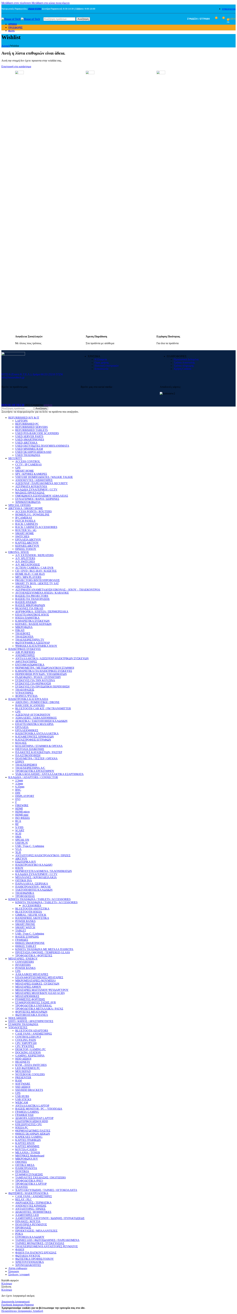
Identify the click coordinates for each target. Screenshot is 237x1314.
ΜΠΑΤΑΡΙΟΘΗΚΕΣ (27, 996)
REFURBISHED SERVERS (31, 426)
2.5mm (19, 780)
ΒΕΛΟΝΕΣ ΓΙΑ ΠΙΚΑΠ (29, 608)
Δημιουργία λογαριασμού (15, 1301)
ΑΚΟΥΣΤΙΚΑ (23, 586)
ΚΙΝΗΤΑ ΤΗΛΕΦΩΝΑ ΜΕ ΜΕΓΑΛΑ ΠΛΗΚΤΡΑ (44, 949)
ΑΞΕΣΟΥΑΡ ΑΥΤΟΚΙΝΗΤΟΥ (32, 714)
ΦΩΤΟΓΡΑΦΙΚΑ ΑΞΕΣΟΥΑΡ (32, 642)
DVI (17, 799)
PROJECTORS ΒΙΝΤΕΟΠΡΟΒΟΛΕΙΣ (37, 580)
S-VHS (19, 827)
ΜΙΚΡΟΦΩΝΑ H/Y (26, 1158)
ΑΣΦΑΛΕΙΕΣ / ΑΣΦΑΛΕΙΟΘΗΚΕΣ (36, 717)
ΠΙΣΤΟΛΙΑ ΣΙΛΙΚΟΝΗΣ (29, 749)
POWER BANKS (25, 921)
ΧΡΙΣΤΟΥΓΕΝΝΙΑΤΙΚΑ (29, 1261)
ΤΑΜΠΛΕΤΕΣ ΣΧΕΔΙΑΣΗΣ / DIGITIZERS (40, 1177)
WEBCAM (21, 1102)
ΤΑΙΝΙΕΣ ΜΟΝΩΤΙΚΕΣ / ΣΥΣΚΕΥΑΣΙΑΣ (39, 1243)
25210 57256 (34, 9)
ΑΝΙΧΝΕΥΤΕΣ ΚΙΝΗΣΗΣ (30, 1205)
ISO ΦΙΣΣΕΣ (22, 817)
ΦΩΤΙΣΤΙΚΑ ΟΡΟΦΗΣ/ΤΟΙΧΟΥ (34, 1258)
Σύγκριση (13, 1271)
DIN (17, 792)
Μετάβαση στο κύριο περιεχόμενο (51, 2)
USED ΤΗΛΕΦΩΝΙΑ (27, 455)
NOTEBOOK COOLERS (30, 1074)
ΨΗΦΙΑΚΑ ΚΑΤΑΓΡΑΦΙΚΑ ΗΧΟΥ (36, 645)
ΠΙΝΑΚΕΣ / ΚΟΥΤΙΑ (27, 1221)
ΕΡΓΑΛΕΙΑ (22, 727)
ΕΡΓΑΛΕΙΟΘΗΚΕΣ (26, 730)
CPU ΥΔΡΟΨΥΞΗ (26, 1043)
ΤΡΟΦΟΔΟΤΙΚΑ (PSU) (29, 1180)
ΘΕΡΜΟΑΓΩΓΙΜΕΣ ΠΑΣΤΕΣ (32, 1130)
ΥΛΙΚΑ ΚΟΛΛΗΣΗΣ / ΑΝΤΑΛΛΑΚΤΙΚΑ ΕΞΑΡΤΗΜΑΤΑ (49, 774)
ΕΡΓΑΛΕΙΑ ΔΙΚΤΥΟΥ (28, 539)
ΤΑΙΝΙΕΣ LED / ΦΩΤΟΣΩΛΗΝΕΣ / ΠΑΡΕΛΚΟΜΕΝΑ (47, 1240)
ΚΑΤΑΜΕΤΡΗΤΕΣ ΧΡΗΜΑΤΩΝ (34, 736)
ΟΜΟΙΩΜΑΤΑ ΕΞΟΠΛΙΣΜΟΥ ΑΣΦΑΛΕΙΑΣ (41, 495)
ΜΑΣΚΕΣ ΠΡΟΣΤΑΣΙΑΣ (29, 492)
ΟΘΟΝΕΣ (21, 1161)
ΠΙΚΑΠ (19, 630)
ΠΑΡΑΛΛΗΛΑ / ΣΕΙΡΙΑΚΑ (31, 883)
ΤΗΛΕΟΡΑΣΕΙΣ (24, 689)
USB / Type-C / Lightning (29, 846)
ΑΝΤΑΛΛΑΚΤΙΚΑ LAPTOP (32, 1105)
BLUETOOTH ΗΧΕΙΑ (28, 911)
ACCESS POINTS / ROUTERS (33, 511)
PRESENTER (23, 1077)
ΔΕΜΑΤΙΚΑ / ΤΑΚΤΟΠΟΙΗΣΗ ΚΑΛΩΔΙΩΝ (41, 720)
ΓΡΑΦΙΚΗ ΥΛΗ (24, 1115)
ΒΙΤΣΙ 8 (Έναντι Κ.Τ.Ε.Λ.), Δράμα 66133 (24, 374)
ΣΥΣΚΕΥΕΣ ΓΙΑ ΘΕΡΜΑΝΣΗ (33, 683)
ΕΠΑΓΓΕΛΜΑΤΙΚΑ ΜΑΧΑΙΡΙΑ (34, 724)
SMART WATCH (25, 927)
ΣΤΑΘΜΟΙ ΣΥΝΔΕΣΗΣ (29, 1174)
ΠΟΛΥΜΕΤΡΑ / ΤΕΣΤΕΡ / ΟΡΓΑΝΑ (36, 758)
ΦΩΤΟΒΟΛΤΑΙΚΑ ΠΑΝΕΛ (31, 1014)
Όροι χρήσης (102, 362)
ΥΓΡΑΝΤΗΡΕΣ (24, 692)
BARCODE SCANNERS (30, 705)
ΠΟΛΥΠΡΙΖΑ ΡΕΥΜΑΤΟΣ (31, 1224)
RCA (18, 821)
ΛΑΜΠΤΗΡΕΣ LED (27, 1215)
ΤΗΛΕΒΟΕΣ (22, 633)
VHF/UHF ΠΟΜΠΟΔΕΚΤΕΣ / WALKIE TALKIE (44, 477)
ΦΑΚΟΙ (19, 1249)
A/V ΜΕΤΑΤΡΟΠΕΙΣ (27, 564)
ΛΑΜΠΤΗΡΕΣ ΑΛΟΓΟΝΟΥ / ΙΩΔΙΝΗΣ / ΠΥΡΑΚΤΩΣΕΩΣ (49, 1218)
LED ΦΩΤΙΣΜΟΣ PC (27, 1068)
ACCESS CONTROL (27, 461)
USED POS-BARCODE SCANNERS (37, 433)
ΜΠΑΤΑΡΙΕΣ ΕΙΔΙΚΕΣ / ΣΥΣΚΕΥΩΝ (37, 983)
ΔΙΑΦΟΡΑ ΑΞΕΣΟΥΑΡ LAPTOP (34, 1118)
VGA (18, 849)
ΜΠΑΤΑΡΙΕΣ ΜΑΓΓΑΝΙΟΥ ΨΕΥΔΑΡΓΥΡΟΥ (42, 989)
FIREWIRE (21, 805)
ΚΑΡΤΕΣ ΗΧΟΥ (25, 1143)
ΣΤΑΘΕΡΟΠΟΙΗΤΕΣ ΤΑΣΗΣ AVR (35, 1002)
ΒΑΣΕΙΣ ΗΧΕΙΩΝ (26, 602)
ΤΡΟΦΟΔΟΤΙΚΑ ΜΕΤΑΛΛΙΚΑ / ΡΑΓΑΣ (39, 1008)
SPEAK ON (22, 839)
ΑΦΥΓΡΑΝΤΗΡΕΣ (26, 661)
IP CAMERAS (23, 517)
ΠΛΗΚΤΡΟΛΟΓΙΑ (26, 1168)
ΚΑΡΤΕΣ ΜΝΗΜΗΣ (27, 1146)
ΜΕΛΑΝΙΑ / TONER (27, 1152)
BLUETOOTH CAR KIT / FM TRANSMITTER (43, 708)
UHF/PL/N (21, 842)
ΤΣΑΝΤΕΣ (21, 1186)
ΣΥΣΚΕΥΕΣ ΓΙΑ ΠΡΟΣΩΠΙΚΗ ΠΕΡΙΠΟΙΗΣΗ (42, 686)
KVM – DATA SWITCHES (31, 1064)
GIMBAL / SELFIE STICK (30, 914)
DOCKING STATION (28, 1052)
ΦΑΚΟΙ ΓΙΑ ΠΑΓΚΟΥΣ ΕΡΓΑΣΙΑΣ (35, 1252)
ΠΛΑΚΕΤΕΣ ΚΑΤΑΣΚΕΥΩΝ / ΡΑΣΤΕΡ (38, 752)
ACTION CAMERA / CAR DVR (34, 567)
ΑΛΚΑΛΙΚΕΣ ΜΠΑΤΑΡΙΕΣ (31, 974)
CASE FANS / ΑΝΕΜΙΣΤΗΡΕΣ (33, 1033)
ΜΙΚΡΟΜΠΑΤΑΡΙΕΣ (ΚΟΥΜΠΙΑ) (35, 980)
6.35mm (19, 786)
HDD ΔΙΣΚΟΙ (23, 1058)
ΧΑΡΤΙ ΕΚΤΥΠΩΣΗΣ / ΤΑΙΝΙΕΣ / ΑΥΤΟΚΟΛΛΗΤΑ (46, 1190)
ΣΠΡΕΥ (19, 761)
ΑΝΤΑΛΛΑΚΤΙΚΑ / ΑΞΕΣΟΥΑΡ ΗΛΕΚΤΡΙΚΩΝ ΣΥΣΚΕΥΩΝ (52, 658)
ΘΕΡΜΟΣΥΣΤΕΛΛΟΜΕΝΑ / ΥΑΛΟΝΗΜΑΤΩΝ (43, 871)
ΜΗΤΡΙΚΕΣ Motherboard (29, 1155)
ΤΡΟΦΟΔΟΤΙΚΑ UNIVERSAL (33, 1005)
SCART (19, 830)
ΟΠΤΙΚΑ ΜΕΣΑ (25, 1165)
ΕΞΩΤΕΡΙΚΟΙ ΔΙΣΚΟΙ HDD (31, 1121)
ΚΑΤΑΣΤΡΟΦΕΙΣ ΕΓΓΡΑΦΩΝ (33, 739)
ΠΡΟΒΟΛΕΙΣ (23, 1227)
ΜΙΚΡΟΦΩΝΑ (24, 627)
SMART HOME (24, 470)
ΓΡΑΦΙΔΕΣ (21, 939)
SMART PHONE (25, 924)
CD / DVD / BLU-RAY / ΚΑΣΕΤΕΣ (36, 570)
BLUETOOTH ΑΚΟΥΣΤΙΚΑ (32, 908)
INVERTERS (23, 964)
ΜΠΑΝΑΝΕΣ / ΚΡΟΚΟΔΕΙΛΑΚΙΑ (36, 877)
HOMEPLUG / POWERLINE (32, 514)
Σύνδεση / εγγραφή (18, 1274)
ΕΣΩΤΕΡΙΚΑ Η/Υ (25, 861)
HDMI (19, 808)
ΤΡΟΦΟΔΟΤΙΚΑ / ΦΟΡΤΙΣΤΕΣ (33, 955)
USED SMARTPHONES (29, 439)
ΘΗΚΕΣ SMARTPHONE (30, 943)
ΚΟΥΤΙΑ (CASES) (26, 1149)
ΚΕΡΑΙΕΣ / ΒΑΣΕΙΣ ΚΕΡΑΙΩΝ (33, 624)
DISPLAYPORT (24, 796)
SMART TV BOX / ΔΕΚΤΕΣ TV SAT (37, 583)
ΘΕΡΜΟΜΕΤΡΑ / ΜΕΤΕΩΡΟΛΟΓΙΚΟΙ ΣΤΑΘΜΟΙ (44, 667)
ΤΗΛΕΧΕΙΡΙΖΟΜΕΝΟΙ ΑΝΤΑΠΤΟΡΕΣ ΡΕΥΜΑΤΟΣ (46, 1246)
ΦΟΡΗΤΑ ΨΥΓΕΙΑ (26, 695)
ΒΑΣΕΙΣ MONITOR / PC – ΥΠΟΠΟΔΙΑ (38, 1108)
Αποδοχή (38, 1310)
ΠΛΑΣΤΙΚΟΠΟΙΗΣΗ (27, 755)
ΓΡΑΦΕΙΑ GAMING (27, 1111)
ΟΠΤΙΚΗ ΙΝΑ (23, 880)
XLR (18, 852)
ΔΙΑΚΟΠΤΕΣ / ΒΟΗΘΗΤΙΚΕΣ (33, 1211)
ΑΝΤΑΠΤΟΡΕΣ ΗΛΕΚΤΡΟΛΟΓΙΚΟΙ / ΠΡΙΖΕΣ (42, 855)
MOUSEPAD (23, 1071)
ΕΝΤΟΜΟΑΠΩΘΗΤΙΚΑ (29, 664)
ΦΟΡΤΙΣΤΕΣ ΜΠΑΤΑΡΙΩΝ (31, 1011)
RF (17, 824)
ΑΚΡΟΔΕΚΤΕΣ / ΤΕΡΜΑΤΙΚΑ (33, 1202)
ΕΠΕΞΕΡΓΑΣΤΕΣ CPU (28, 1124)
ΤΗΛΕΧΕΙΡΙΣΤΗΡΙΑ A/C (30, 767)
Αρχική (5, 45)
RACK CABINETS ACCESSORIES (36, 527)
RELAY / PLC (23, 1199)
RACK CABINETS (26, 523)
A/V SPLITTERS (25, 558)
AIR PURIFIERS (25, 652)
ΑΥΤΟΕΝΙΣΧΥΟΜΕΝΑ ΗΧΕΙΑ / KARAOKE (42, 592)
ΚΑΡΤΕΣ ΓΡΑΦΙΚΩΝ (28, 1140)
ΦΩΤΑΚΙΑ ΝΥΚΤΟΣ (27, 1255)
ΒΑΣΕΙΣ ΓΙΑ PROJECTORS (31, 595)
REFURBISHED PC (27, 423)
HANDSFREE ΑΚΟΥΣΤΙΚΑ (32, 917)
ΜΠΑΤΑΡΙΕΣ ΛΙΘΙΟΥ (28, 986)
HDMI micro (22, 811)
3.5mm (19, 783)
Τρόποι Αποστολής (184, 362)
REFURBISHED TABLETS (31, 430)
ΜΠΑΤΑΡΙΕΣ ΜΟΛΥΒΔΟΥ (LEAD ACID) (40, 993)
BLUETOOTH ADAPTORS (31, 1030)
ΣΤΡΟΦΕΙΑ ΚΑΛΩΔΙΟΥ (29, 1236)
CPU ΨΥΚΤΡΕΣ (24, 1046)
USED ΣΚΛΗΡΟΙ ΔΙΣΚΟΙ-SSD (33, 452)
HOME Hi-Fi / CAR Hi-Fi (30, 573)
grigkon (48, 404)
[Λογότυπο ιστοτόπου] (11, 19)
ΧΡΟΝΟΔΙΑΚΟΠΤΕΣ (28, 1265)
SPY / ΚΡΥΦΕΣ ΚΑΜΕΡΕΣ (31, 473)
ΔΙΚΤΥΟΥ (21, 858)
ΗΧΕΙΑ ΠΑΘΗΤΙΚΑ (27, 617)
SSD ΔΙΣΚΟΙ (22, 1086)
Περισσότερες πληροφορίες (17, 1310)
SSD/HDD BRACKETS (29, 1089)
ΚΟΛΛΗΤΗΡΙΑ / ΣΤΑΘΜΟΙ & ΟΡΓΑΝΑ (39, 745)
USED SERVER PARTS (29, 436)
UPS (17, 971)
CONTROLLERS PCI (28, 1036)
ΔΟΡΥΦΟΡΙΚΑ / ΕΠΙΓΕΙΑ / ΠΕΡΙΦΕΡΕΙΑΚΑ (41, 611)
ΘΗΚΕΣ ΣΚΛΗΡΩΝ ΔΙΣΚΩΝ (32, 1133)
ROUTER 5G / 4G (25, 530)
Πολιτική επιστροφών (107, 365)
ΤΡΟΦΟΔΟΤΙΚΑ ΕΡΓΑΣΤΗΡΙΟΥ (34, 770)
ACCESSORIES (31, 905)
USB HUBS (22, 1096)
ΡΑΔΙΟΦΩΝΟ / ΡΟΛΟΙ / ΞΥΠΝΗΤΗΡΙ (38, 677)
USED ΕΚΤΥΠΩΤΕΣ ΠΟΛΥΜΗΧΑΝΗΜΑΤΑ (42, 445)
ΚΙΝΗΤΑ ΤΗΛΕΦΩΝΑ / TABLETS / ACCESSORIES (46, 902)
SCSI (18, 833)
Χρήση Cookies (182, 368)
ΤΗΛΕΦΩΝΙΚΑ (24, 892)
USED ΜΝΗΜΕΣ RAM (29, 448)
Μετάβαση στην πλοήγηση (16, 2)
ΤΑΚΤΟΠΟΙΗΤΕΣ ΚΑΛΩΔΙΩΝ (34, 889)
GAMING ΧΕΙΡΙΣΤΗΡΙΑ (30, 1055)
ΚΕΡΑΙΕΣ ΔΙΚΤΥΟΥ (27, 545)
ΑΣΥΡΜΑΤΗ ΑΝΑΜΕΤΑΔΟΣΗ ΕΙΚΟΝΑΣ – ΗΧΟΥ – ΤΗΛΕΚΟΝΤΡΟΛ (57, 589)
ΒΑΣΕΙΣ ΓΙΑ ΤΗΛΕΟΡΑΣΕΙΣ (32, 598)
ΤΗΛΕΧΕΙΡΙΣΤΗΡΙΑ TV (29, 639)
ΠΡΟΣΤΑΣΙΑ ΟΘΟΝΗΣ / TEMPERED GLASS (42, 952)
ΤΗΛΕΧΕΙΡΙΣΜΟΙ (26, 764)
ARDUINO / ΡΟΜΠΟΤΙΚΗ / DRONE (37, 702)
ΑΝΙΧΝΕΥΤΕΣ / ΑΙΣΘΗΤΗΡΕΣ (34, 480)
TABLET (20, 930)
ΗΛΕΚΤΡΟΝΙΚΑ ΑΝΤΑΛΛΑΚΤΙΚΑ (37, 733)
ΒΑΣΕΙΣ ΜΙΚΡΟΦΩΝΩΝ (30, 605)
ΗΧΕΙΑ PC (21, 1127)
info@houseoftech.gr (12, 377)
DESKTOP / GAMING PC (30, 1049)
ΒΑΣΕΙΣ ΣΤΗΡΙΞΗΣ (27, 936)
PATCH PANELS (25, 520)
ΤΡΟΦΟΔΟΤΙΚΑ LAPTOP (31, 1183)
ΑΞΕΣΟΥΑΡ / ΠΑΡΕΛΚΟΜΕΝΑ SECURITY (41, 483)
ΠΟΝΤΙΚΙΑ (22, 1171)
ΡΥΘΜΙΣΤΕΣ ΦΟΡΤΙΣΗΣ (30, 999)
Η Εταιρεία (101, 359)
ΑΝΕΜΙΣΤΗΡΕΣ (25, 655)
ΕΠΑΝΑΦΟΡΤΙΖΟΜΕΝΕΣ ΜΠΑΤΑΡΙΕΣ (39, 977)
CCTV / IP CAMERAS (28, 464)
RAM (18, 1080)
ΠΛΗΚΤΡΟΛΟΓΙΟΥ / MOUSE (33, 886)
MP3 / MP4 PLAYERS (28, 577)
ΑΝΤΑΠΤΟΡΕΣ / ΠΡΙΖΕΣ (30, 1208)
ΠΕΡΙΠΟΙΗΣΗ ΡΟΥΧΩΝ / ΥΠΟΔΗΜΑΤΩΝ (41, 674)
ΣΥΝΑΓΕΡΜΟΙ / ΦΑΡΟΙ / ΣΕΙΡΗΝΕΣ (37, 498)
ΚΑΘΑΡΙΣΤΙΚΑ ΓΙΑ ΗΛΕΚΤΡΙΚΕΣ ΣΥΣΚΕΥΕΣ (43, 670)
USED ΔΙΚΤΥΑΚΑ (26, 442)
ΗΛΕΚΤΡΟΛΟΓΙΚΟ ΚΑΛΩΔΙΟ (33, 864)
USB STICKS (23, 1099)
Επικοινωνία (101, 368)
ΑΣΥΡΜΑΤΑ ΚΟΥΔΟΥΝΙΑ (31, 486)
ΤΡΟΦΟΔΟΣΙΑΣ (25, 896)
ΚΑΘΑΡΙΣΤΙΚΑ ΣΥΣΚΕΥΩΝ (32, 620)
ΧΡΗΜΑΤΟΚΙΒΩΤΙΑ (28, 502)
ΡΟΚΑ (19, 1233)
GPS (17, 467)
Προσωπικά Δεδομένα (186, 359)
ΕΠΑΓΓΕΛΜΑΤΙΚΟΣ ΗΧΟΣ (32, 614)
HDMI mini (21, 814)
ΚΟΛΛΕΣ (21, 742)
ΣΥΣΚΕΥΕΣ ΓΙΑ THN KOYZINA (35, 680)
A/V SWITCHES (25, 561)
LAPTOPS (21, 420)
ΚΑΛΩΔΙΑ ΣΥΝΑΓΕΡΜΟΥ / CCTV (36, 489)
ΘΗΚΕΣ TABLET (25, 946)
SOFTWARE (22, 1083)
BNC (18, 789)
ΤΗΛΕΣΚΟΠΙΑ (24, 636)
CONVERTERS (24, 961)
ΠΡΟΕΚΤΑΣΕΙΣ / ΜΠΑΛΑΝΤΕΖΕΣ (36, 1230)
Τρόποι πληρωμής (184, 365)
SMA (18, 836)
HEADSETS (22, 1061)
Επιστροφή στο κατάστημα (16, 66)
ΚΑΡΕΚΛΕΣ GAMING (29, 1136)
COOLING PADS (25, 1039)
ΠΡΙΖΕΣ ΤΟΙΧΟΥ (25, 548)
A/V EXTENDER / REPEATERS (34, 555)
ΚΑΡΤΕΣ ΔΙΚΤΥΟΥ (27, 542)
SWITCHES (22, 536)
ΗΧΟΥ (19, 867)
